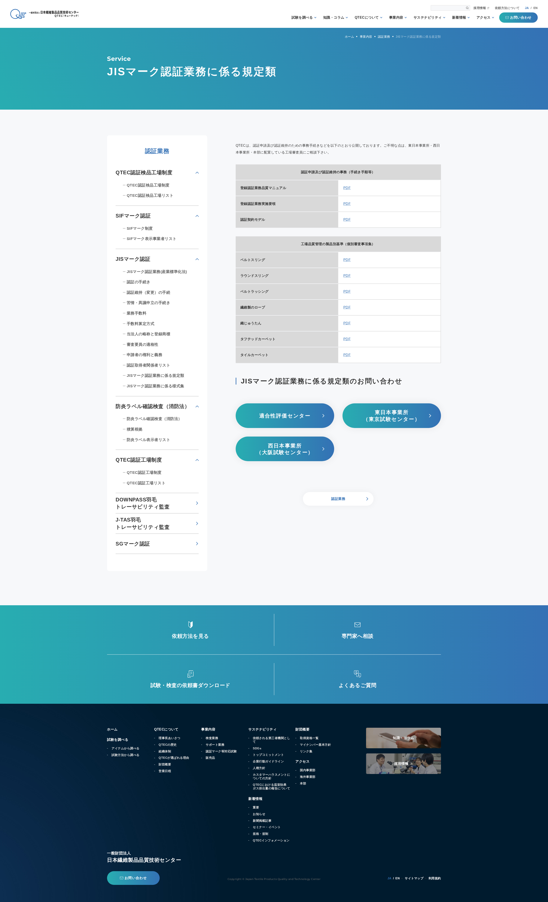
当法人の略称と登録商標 (148, 334)
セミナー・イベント (267, 827)
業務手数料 (137, 313)
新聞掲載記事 (262, 820)
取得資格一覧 (309, 738)
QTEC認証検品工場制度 (148, 185)
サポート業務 (215, 744)
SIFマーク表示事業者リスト (152, 239)
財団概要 (165, 764)
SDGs (257, 748)
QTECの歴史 (168, 744)
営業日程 (165, 771)
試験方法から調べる (126, 755)
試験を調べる (302, 17)
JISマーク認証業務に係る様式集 (155, 386)
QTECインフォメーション (271, 840)
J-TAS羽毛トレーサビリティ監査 (143, 523)
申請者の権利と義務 (144, 355)
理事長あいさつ (169, 738)
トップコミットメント (268, 754)
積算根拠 (135, 429)
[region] (338, 196)
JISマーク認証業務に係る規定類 (155, 375)
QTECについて (367, 17)
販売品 (210, 757)
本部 (303, 783)
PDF (347, 188)
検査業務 (212, 738)
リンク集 (306, 751)
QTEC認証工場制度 (144, 472)
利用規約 (435, 878)
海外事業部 (308, 776)
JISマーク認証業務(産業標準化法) (157, 272)
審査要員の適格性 (142, 344)
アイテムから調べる (126, 748)
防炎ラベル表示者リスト (148, 440)
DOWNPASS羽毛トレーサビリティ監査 (143, 503)
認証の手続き (138, 282)
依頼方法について (507, 7)
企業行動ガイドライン (268, 761)
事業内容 (396, 17)
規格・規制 (260, 833)
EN (535, 8)
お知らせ (259, 814)
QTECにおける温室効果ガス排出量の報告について (271, 786)
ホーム (112, 729)
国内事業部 (308, 770)
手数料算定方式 (141, 324)
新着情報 (459, 17)
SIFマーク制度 (140, 228)
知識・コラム (333, 17)
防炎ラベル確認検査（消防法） (154, 419)
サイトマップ (414, 878)
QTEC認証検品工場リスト (150, 195)
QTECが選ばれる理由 (174, 757)
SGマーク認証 (133, 544)
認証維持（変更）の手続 (148, 292)
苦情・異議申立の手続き (148, 303)
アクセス (484, 17)
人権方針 (259, 768)
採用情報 (480, 7)
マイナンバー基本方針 (315, 744)
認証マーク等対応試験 (221, 751)
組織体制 (165, 751)
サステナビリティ (428, 17)
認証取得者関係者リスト (148, 365)
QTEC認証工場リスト (146, 483)
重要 (256, 807)
